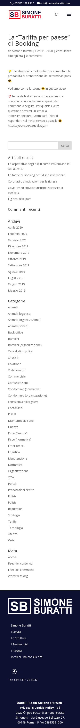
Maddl (20, 703)
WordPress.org (18, 576)
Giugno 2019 (16, 284)
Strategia (14, 515)
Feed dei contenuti (20, 563)
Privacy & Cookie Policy (37, 708)
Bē (58, 708)
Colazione (14, 364)
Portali (12, 484)
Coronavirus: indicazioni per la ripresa (32, 181)
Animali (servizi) (18, 326)
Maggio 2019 (16, 290)
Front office (16, 446)
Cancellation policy (20, 351)
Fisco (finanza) (17, 433)
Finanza (13, 427)
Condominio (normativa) (24, 389)
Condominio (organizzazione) (27, 395)
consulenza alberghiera (23, 402)
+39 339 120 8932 (26, 680)
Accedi (12, 557)
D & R (12, 414)
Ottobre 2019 (17, 259)
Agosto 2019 (16, 272)
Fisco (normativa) (19, 439)
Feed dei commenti (21, 570)
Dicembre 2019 (18, 246)
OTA (11, 477)
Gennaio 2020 (17, 240)
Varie (11, 540)
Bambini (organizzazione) (25, 345)
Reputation (15, 509)
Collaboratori (16, 370)
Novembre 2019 (19, 253)
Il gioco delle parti (19, 199)
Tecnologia (15, 528)
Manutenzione (17, 458)
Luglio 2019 (15, 278)
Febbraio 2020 (17, 234)
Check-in (13, 357)
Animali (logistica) (19, 314)
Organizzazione (18, 471)
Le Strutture (19, 638)
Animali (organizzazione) (24, 320)
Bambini (13, 339)
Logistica (14, 452)
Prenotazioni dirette (21, 490)
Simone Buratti (22, 51)
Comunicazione (18, 383)
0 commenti (34, 56)
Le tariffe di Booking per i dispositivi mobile (36, 175)
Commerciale (17, 376)
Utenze (12, 534)
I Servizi (16, 632)
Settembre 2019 (18, 265)
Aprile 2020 (15, 227)
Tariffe (12, 521)
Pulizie (12, 496)
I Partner (16, 650)
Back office (15, 332)
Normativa (15, 465)
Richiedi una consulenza (26, 657)
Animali (13, 307)
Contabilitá (15, 408)
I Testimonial (19, 644)
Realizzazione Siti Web (45, 703)
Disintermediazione (21, 421)
